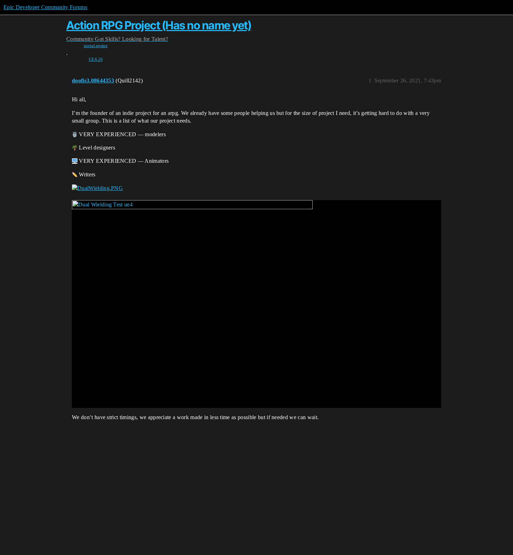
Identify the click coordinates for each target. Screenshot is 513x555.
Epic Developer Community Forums (45, 7)
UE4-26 (96, 59)
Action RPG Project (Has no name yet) (158, 25)
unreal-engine (95, 45)
